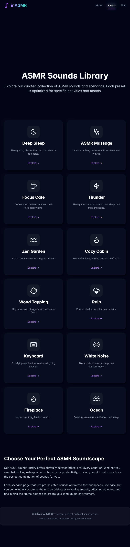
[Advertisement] (65, 44)
